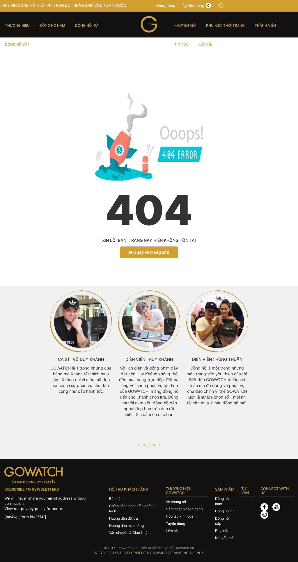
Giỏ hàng (199, 5)
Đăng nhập (165, 5)
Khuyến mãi (185, 25)
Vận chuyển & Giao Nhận (129, 532)
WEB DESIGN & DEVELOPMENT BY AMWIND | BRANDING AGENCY (149, 553)
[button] (138, 445)
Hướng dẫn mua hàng (126, 525)
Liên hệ (205, 44)
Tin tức (181, 44)
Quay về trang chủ (150, 252)
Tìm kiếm (221, 6)
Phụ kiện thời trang (225, 25)
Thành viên (265, 25)
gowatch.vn (128, 548)
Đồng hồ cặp (17, 44)
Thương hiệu (17, 25)
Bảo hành (117, 498)
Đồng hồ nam (52, 25)
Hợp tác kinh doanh (182, 516)
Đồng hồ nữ (86, 25)
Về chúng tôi (176, 502)
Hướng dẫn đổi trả (123, 518)
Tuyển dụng (175, 523)
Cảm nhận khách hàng (184, 509)
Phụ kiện (222, 530)
